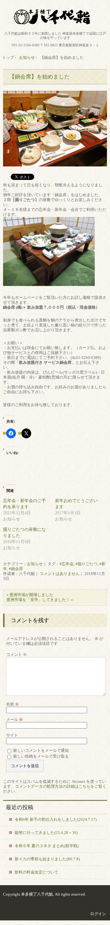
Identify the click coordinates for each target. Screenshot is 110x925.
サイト (12, 735)
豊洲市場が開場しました (31, 594)
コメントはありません (59, 573)
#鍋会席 (16, 568)
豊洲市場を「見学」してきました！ (38, 599)
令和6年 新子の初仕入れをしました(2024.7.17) (56, 819)
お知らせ (35, 563)
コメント (16, 654)
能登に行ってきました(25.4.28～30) (46, 832)
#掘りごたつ (86, 563)
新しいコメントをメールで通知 (41, 750)
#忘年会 (67, 563)
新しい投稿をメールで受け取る (41, 756)
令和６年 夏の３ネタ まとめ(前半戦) (47, 845)
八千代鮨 (55, 17)
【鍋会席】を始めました (39, 77)
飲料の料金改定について (36, 872)
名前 (12, 704)
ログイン (98, 914)
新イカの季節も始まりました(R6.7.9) (47, 859)
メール (14, 719)
